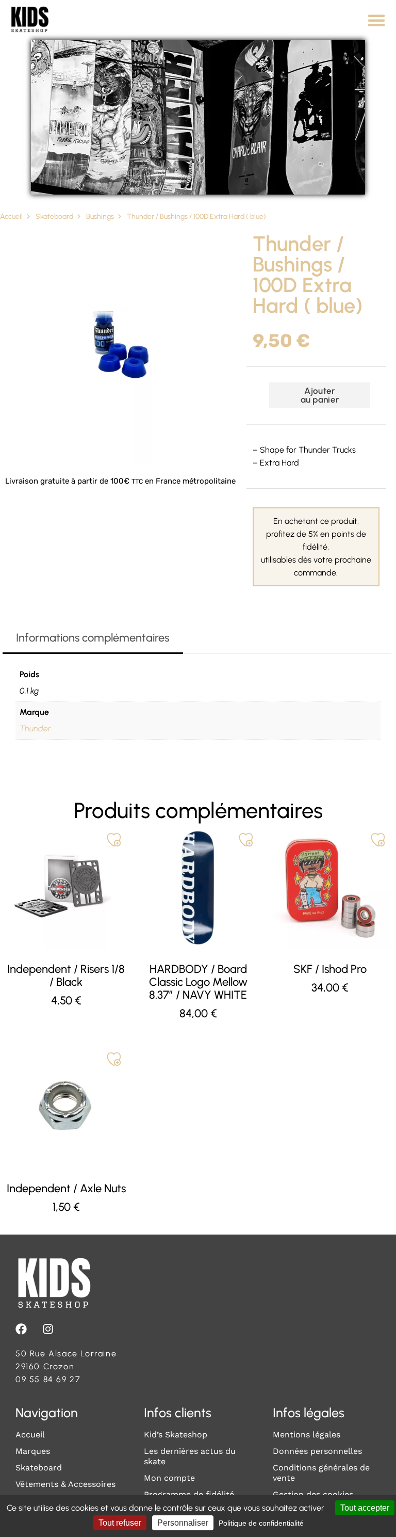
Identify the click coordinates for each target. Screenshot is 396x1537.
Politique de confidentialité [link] (261, 1523)
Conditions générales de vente (321, 1473)
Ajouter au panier (320, 395)
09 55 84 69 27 (47, 1379)
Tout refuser (119, 1522)
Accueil (11, 216)
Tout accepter (364, 1507)
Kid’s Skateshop (175, 1434)
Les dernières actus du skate (190, 1456)
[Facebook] (21, 1329)
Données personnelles (317, 1451)
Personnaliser (182, 1522)
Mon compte (169, 1478)
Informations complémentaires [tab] (92, 638)
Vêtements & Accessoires (65, 1484)
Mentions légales (306, 1434)
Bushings (100, 216)
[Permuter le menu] (376, 20)
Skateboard (54, 216)
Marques (32, 1451)
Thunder (35, 728)
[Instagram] (48, 1329)
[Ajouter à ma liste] (114, 839)
